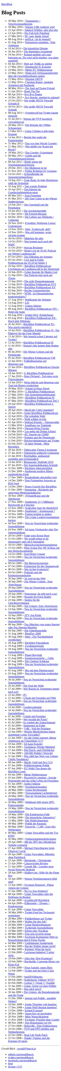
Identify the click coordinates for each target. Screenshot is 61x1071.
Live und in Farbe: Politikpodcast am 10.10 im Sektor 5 (27, 261)
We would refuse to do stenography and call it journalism (28, 540)
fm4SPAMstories (33, 976)
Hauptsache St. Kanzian (38, 66)
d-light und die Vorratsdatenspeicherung (24, 157)
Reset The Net (32, 91)
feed (10, 1063)
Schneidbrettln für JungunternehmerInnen (25, 176)
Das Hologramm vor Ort (38, 1022)
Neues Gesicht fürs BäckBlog (41, 486)
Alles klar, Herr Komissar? (38, 958)
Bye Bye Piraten (33, 94)
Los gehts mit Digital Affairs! (40, 431)
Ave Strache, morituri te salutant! (42, 97)
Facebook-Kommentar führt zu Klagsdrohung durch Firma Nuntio (33, 938)
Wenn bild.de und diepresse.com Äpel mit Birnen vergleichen (33, 384)
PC (25, 694)
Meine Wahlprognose (35, 774)
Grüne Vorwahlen (34, 909)
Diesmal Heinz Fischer (37, 428)
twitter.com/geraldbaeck (21, 1057)
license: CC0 (15, 1066)
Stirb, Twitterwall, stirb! (37, 229)
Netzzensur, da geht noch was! (40, 593)
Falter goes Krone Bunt (36, 535)
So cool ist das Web (34, 578)
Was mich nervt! (32, 989)
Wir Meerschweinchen (36, 563)
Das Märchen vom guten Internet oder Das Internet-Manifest (34, 626)
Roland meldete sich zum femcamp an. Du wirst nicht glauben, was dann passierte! (33, 57)
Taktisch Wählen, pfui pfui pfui (41, 30)
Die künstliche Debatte (35, 48)
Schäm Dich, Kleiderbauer (39, 315)
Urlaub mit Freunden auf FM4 (39, 698)
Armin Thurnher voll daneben (41, 1004)
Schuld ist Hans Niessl (37, 388)
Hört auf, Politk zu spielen (38, 63)
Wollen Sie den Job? (36, 921)
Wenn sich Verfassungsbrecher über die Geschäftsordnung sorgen (33, 74)
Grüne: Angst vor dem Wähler (40, 986)
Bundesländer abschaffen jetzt (41, 477)
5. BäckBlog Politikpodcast (40, 391)
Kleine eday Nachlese (36, 930)
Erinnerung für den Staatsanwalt (41, 566)
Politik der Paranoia (35, 823)
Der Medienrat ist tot (36, 167)
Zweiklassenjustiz (34, 645)
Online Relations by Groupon (41, 171)
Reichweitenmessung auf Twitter (41, 440)
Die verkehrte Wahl (34, 416)
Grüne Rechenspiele (36, 789)
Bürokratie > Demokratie (37, 860)
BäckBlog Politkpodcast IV (40, 397)
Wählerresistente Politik (36, 765)
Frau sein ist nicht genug (38, 933)
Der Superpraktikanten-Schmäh (41, 465)
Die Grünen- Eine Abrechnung (40, 606)
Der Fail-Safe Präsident (36, 33)
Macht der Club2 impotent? (39, 410)
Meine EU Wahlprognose (39, 69)
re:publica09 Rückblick (36, 900)
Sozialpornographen (36, 786)
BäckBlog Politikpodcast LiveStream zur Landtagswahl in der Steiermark (33, 267)
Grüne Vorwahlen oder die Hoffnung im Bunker (30, 896)
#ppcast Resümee (33, 247)
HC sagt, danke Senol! (37, 36)
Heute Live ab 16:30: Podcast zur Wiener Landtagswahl (32, 252)
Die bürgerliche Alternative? (40, 817)
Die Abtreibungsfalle (35, 630)
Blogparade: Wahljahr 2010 (38, 462)
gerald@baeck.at (26, 1048)
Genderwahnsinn (32, 707)
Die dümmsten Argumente (38, 51)
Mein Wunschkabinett (36, 1016)
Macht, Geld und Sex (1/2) (38, 762)
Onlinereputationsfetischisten (40, 838)
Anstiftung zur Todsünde (38, 425)
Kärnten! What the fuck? (38, 949)
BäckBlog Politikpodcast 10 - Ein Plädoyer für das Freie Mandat (33, 332)
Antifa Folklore (32, 783)
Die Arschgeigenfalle (35, 210)
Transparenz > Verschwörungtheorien (24, 22)
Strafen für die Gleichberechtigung (24, 601)
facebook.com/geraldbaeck (22, 1060)
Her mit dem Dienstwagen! (39, 670)
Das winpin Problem (36, 186)
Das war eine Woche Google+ (41, 143)
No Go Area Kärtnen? (36, 891)
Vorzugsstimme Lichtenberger (41, 793)
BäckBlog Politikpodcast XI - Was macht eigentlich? (31, 326)
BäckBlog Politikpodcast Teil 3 (42, 400)
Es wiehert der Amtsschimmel (39, 722)
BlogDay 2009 (33, 633)
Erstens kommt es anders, (38, 514)
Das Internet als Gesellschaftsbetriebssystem (24, 191)
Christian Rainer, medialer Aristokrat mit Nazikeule (30, 84)
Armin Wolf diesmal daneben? (41, 1007)
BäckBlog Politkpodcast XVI (40, 284)
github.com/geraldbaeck (21, 1054)
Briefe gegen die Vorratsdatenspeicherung (25, 163)
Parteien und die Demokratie (39, 437)
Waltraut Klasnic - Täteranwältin (41, 422)
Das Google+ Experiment (39, 152)
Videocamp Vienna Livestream (40, 449)
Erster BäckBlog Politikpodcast (41, 413)
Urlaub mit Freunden (34, 716)
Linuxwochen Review (36, 863)
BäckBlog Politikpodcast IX (38, 342)
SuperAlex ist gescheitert (38, 1013)
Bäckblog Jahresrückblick (38, 468)
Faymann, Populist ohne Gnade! (42, 1019)
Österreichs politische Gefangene (41, 452)
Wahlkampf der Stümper (38, 299)
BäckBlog (6, 4)
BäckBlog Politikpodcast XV (40, 287)
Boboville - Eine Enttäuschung (40, 1025)
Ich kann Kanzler (33, 743)
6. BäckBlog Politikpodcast (38, 373)
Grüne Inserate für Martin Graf (40, 272)
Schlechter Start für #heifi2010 (41, 508)
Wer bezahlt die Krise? (35, 719)
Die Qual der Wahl (33, 685)
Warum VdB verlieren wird (40, 27)
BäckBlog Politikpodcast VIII (39, 357)
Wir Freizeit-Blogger (36, 213)
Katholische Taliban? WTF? (39, 979)
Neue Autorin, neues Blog (38, 967)
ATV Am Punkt (32, 615)
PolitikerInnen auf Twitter (38, 918)
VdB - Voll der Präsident (37, 728)
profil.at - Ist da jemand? (38, 39)
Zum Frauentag (33, 195)
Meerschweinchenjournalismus (40, 544)
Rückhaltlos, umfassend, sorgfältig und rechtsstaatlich (29, 457)
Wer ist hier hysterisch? (36, 569)
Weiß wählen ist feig (35, 419)
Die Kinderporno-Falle (37, 814)
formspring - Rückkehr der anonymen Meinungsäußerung (30, 491)
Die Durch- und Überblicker (39, 750)
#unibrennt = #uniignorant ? (40, 511)
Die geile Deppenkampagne (39, 281)
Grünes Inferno (33, 305)
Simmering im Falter (34, 725)
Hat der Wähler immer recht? (40, 946)
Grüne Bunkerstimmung (38, 924)
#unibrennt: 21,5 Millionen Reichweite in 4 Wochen (31, 503)
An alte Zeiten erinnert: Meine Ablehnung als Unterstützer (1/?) (32, 739)
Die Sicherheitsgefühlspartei (40, 394)
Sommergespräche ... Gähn (39, 658)
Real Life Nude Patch (35, 1035)
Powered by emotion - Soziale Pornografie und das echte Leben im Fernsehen (33, 779)
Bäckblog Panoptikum (37, 642)
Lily (27, 302)
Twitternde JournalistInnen (39, 927)
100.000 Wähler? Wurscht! (38, 753)
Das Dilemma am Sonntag (38, 256)
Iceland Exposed (34, 1010)
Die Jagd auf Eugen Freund (40, 88)
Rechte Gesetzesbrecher (37, 290)
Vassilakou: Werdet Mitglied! (39, 747)
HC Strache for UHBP (36, 434)
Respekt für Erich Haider (37, 596)
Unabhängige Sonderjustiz (39, 943)
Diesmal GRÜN (34, 79)
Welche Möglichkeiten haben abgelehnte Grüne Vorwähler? (31, 733)
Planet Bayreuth (33, 655)
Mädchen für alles (33, 238)
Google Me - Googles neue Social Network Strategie (31, 868)
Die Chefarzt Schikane (37, 661)
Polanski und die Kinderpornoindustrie (25, 574)
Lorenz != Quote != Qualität (39, 982)
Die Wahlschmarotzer (36, 820)
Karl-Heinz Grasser (34, 554)
